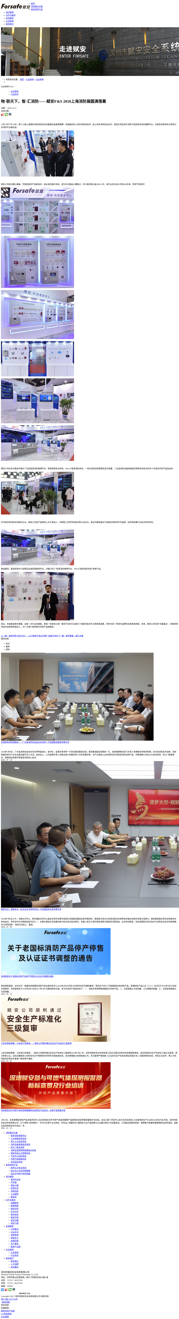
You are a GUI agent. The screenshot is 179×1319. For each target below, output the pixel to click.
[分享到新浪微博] (2, 114)
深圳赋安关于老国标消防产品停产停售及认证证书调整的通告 (27, 976)
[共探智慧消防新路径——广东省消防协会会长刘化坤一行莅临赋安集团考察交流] (77, 740)
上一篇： (29, 636)
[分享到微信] (6, 114)
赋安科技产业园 (8, 1311)
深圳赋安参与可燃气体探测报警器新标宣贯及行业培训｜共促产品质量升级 (33, 1110)
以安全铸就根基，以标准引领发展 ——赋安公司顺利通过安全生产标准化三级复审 (36, 1043)
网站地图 (5, 1302)
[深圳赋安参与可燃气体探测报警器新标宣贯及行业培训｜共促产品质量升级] (56, 1108)
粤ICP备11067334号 (9, 1299)
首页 (33, 4)
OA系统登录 (6, 1314)
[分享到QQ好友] (10, 114)
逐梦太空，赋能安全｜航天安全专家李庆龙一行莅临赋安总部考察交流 (31, 909)
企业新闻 (30, 79)
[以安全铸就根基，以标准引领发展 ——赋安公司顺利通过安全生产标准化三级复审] (56, 1041)
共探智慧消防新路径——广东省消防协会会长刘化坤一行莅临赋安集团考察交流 (35, 742)
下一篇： (70, 636)
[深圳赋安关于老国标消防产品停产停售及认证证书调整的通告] (56, 974)
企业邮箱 (5, 1317)
